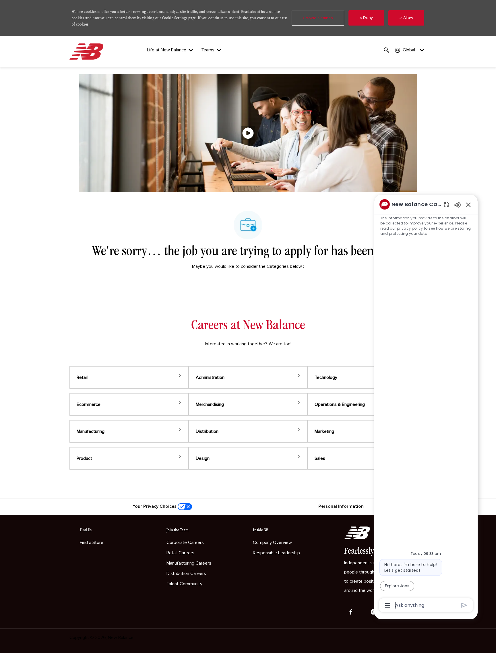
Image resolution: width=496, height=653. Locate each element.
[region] (426, 404)
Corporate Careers (185, 542)
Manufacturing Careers (188, 563)
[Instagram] (374, 612)
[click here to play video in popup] (248, 133)
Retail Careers (180, 553)
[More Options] (387, 605)
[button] (318, 18)
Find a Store (91, 542)
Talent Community (184, 584)
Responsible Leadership (276, 553)
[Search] (386, 50)
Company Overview (272, 542)
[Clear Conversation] (446, 204)
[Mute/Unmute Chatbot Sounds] (457, 204)
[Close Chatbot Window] (468, 205)
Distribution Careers (186, 573)
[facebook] (351, 612)
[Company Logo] (87, 51)
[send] (464, 605)
